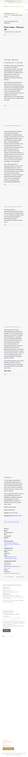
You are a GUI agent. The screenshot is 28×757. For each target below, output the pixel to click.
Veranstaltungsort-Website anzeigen (12, 573)
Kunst (5, 539)
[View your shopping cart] (23, 10)
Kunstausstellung (7, 543)
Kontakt (24, 753)
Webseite (6, 513)
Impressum (12, 754)
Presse (7, 754)
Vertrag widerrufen (8, 748)
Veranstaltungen (7, 15)
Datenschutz (19, 754)
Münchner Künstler (13, 544)
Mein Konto (5, 740)
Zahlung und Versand (7, 742)
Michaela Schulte (20, 576)
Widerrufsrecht (6, 745)
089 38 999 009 (18, 1)
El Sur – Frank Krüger (9, 576)
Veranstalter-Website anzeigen (10, 558)
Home (15, 13)
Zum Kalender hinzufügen (13, 522)
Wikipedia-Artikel (8, 515)
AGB (4, 743)
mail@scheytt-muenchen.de (14, 2)
